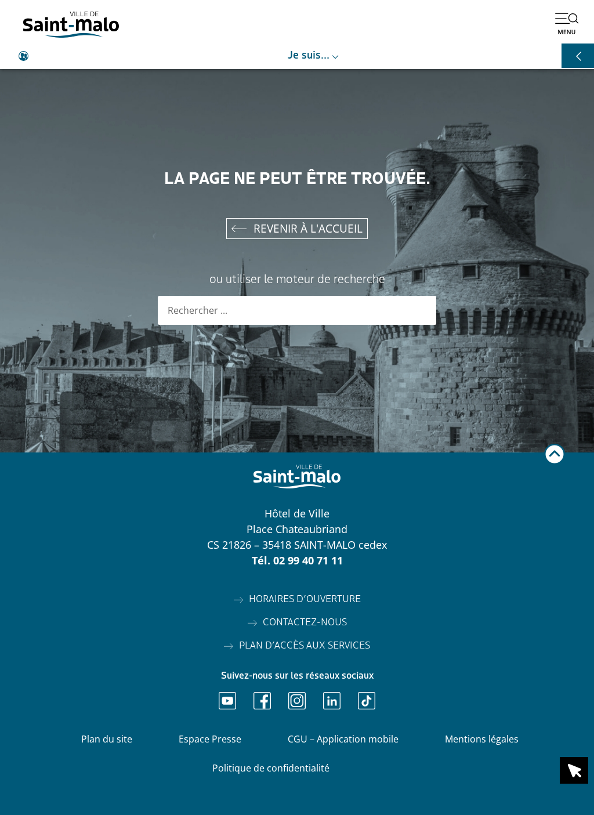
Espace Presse (210, 739)
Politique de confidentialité (270, 768)
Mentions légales (482, 739)
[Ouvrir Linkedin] (332, 700)
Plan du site (106, 739)
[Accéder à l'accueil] (71, 25)
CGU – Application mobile (343, 739)
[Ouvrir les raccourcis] (578, 56)
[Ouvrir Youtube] (227, 700)
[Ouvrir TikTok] (366, 700)
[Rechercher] (421, 310)
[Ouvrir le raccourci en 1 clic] (574, 770)
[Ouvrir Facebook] (262, 700)
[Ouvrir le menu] (566, 23)
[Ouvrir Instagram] (297, 700)
